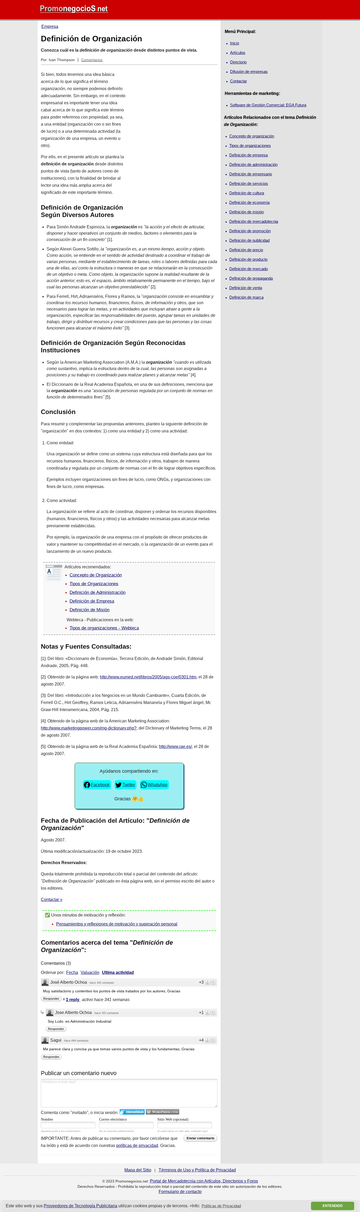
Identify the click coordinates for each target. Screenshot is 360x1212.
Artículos (237, 52)
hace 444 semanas (76, 1040)
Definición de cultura (246, 193)
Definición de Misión (89, 609)
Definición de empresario (250, 174)
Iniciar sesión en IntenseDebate (132, 1112)
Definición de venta (245, 287)
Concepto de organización (251, 136)
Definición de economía (249, 202)
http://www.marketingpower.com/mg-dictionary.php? (89, 728)
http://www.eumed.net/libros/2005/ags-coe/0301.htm (148, 677)
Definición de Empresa (92, 601)
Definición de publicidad (249, 240)
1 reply (73, 999)
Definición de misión (246, 212)
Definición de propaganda (251, 278)
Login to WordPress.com (162, 1112)
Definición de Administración (97, 592)
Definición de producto (248, 259)
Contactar (238, 81)
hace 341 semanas (102, 982)
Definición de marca (246, 297)
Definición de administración (253, 164)
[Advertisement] (174, 141)
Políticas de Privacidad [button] (221, 1206)
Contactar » (51, 899)
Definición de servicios (248, 183)
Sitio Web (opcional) (172, 1119)
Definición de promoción (250, 231)
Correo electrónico (113, 1119)
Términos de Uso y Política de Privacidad (197, 1170)
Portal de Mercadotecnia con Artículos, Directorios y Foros (204, 1181)
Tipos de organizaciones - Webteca (104, 627)
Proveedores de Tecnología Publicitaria (80, 1206)
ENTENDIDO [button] (333, 1206)
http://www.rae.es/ (175, 746)
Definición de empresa (248, 155)
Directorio (238, 62)
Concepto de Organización (96, 575)
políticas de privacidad (137, 1145)
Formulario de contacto (180, 1191)
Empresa (49, 26)
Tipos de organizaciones (250, 145)
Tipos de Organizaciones (94, 583)
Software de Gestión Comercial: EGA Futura (268, 105)
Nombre (47, 1119)
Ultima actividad (118, 972)
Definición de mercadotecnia (253, 221)
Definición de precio (246, 250)
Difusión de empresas (249, 71)
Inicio (234, 43)
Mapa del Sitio (137, 1170)
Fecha (72, 972)
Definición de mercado (248, 269)
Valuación (90, 972)
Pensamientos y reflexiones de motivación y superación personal (116, 924)
